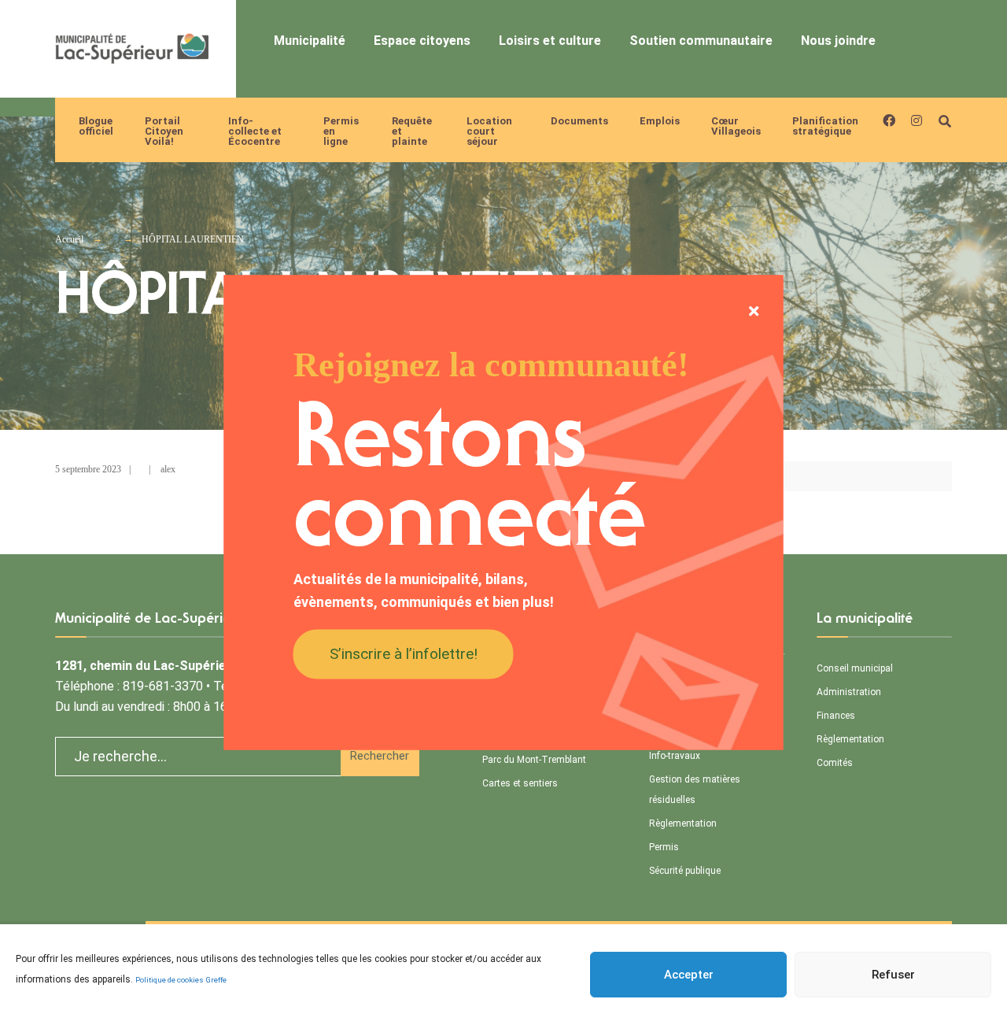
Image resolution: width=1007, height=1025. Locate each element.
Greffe (216, 979)
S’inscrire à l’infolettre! (404, 653)
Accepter (689, 975)
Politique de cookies (169, 979)
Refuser (893, 975)
